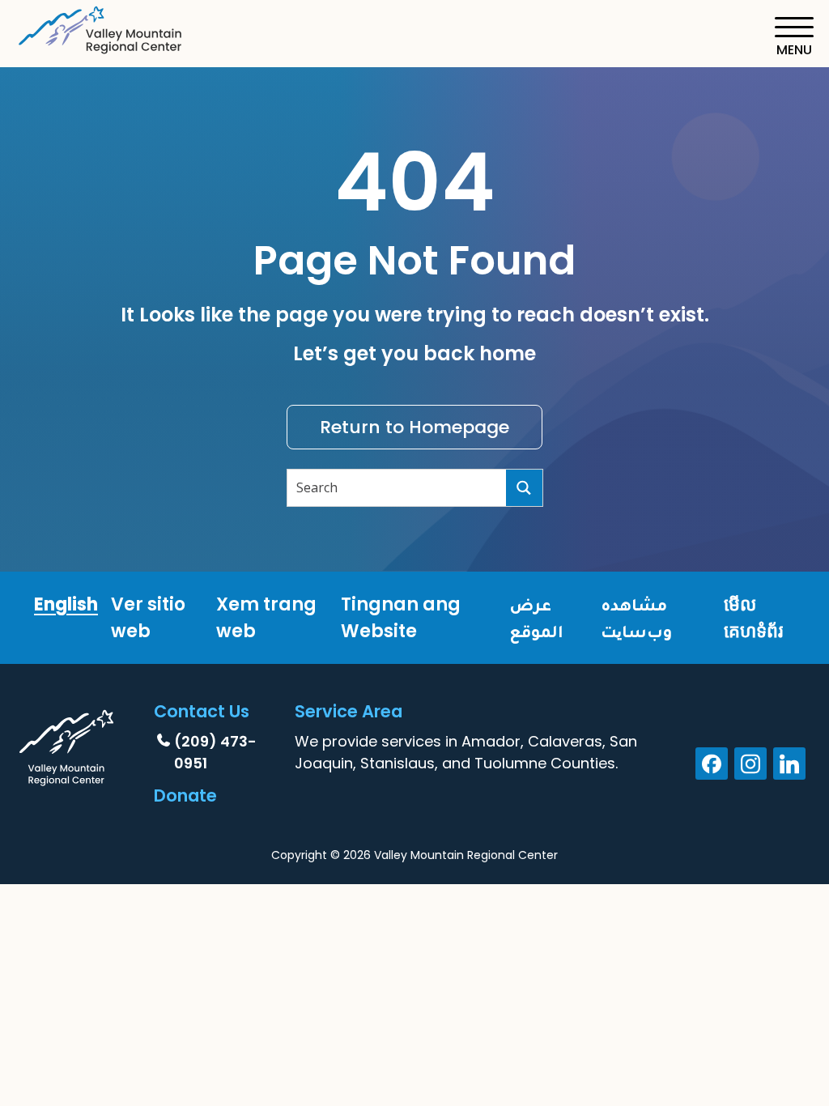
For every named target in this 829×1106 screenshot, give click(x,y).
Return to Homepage (414, 427)
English (66, 604)
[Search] (524, 488)
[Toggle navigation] (793, 36)
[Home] (101, 27)
